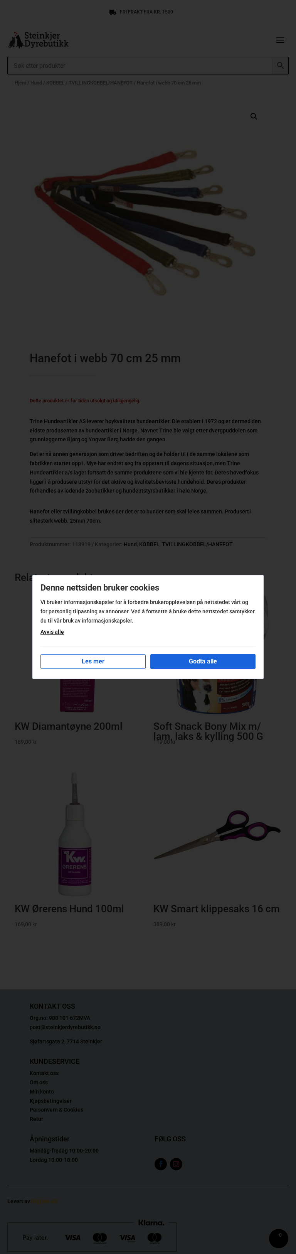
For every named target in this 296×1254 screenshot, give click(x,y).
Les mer (93, 661)
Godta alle (203, 661)
